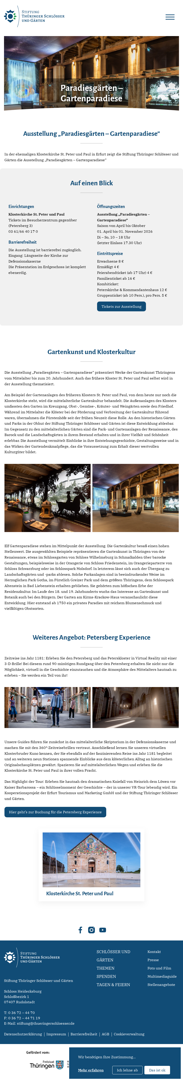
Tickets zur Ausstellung (121, 306)
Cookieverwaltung (129, 1034)
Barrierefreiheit (84, 1034)
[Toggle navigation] (170, 16)
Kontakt (154, 951)
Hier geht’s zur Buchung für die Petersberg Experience (55, 812)
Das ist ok (157, 1070)
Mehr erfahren (91, 1070)
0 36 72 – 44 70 (21, 1012)
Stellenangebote (161, 984)
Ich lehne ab (127, 1070)
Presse (153, 960)
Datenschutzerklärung (23, 1034)
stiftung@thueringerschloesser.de (46, 1023)
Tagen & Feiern (113, 984)
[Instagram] (91, 930)
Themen (105, 968)
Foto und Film (159, 968)
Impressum (56, 1034)
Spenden (106, 976)
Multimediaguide (162, 976)
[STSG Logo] (32, 975)
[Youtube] (102, 930)
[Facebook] (80, 930)
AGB (105, 1034)
